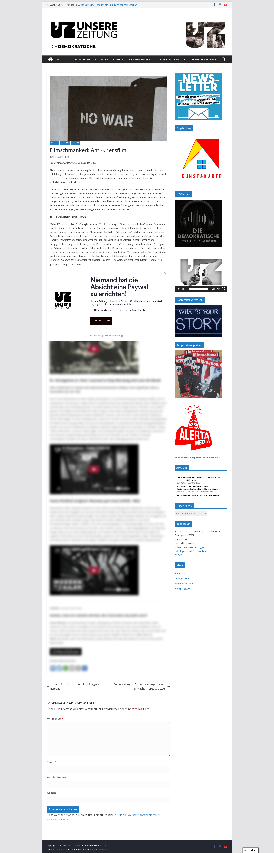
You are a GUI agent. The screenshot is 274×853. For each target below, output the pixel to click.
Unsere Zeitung (110, 59)
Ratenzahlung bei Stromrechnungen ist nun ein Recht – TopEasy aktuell (140, 686)
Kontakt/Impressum (204, 59)
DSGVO (178, 555)
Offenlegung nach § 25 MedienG (191, 551)
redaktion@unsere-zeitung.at (189, 547)
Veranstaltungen (139, 59)
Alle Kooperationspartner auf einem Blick (197, 457)
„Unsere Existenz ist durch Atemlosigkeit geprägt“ (74, 686)
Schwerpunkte (84, 59)
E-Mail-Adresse (57, 777)
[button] (68, 59)
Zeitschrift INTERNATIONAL (171, 59)
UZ (68, 157)
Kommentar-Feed (184, 583)
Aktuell (61, 59)
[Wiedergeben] (178, 288)
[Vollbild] (223, 288)
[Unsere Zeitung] (137, 18)
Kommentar (55, 718)
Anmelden (180, 573)
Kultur (76, 143)
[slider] (198, 289)
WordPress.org (182, 588)
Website (51, 792)
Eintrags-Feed (182, 578)
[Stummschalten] (218, 288)
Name (51, 762)
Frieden (65, 143)
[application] (201, 272)
